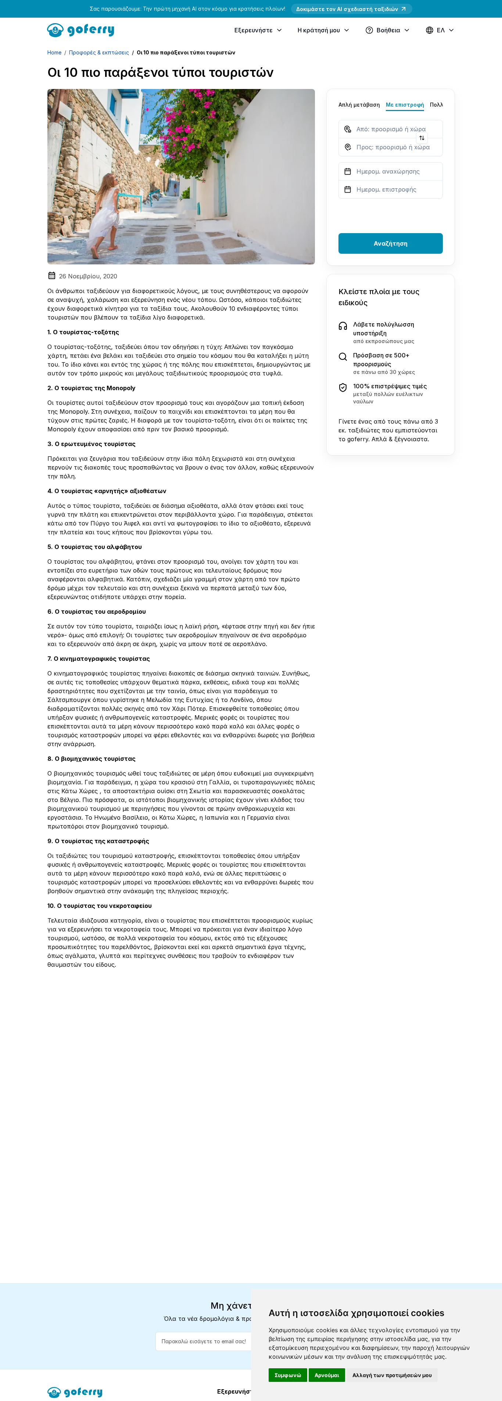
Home (54, 52)
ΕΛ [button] (441, 30)
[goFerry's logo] (83, 29)
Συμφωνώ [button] (288, 1375)
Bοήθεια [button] (388, 30)
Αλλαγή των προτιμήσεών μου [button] (392, 1375)
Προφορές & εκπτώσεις (99, 52)
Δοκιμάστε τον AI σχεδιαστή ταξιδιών (347, 9)
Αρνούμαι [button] (327, 1375)
